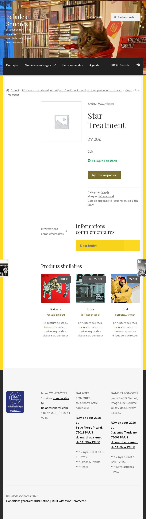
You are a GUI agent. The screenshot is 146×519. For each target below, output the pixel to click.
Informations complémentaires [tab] (52, 231)
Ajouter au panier (104, 175)
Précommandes (72, 65)
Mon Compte (95, 16)
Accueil (15, 90)
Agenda (94, 65)
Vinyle (128, 90)
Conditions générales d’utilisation (27, 501)
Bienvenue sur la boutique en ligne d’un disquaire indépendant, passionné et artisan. (72, 90)
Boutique (12, 65)
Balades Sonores (17, 20)
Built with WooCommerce (69, 501)
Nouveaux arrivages (38, 65)
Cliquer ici (50, 326)
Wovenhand (106, 196)
